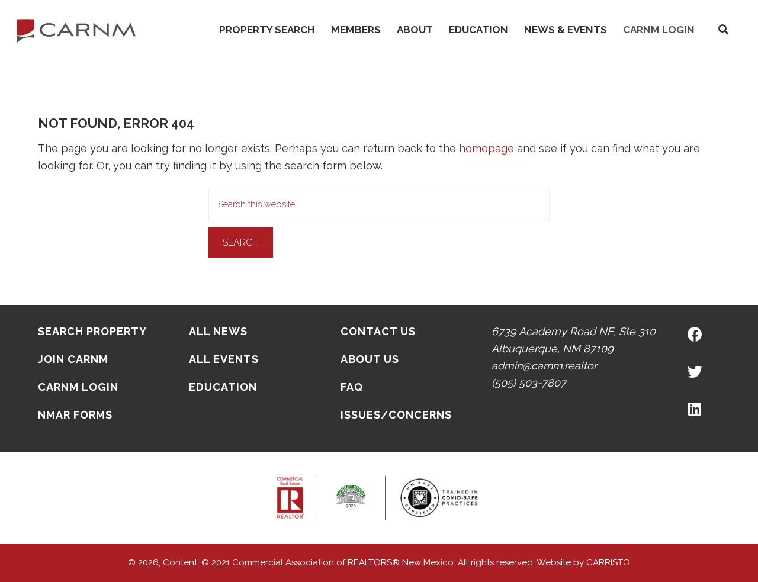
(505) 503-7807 (529, 383)
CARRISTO (608, 562)
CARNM (76, 29)
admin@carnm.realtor (544, 365)
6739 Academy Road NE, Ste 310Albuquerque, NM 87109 (574, 340)
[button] (723, 29)
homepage (486, 148)
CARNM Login (659, 30)
